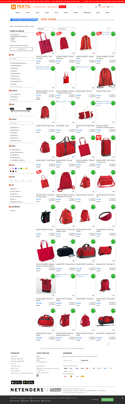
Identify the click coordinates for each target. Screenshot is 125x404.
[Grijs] (16, 171)
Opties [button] (13, 146)
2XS (11, 180)
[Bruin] (10, 171)
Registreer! (84, 360)
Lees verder (74, 398)
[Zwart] (13, 171)
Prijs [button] (12, 104)
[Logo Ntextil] (21, 7)
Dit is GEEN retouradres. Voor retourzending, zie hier (74, 392)
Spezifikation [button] (15, 206)
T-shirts (28, 12)
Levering (13, 363)
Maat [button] (13, 177)
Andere (107, 12)
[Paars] (13, 168)
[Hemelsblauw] (18, 168)
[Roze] (10, 168)
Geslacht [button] (14, 90)
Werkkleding (87, 12)
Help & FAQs (14, 368)
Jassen (66, 12)
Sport (98, 12)
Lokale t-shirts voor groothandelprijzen (22, 373)
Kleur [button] (13, 165)
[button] (96, 7)
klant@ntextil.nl (40, 358)
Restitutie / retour (16, 366)
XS (15, 180)
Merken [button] (13, 119)
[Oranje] (26, 168)
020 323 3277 (40, 366)
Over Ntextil (14, 356)
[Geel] (24, 168)
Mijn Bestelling (52, 7)
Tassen (47, 12)
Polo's (56, 12)
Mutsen (76, 12)
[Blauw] (16, 168)
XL (30, 180)
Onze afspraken (15, 370)
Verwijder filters (21, 49)
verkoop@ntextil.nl (41, 362)
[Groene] (21, 168)
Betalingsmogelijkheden (18, 361)
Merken (18, 12)
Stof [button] (12, 185)
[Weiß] (29, 168)
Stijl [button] (12, 54)
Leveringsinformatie (39, 7)
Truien (37, 12)
